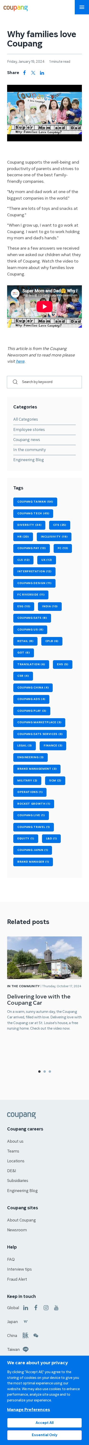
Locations (15, 1161)
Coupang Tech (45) (33, 513)
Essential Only (44, 1435)
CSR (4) (23, 675)
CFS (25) (59, 525)
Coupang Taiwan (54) (35, 501)
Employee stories (29, 430)
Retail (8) (25, 641)
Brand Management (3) (36, 768)
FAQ (11, 1259)
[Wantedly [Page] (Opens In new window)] (25, 1321)
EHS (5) (62, 664)
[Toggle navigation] (82, 7)
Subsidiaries (17, 1181)
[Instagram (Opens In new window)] (46, 1307)
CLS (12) (23, 560)
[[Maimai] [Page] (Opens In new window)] (25, 1335)
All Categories (25, 419)
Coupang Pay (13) (31, 548)
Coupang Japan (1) (32, 850)
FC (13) (63, 548)
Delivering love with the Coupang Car (38, 999)
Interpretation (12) (34, 571)
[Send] (13, 382)
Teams (13, 1151)
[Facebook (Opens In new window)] (36, 1307)
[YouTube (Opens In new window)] (56, 1307)
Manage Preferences (28, 1409)
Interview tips (19, 1269)
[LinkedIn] (42, 73)
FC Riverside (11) (30, 594)
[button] (39, 1071)
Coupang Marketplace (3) (39, 722)
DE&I (11, 1171)
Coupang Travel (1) (33, 827)
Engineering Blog (28, 460)
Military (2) (27, 780)
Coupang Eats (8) (32, 617)
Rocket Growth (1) (33, 803)
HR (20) (23, 536)
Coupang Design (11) (34, 583)
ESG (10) (23, 606)
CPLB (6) (51, 641)
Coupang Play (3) (31, 710)
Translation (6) (31, 664)
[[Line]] (25, 1349)
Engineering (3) (30, 757)
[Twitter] (33, 73)
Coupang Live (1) (31, 815)
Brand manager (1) (33, 861)
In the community (29, 450)
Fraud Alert (17, 1279)
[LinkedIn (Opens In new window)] (25, 1307)
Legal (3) (24, 745)
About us (15, 1141)
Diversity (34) (29, 525)
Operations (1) (29, 792)
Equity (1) (25, 838)
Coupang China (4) (33, 687)
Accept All (45, 1423)
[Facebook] (24, 73)
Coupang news (26, 440)
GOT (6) (23, 652)
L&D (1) (51, 838)
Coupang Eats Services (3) (40, 734)
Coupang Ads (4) (31, 699)
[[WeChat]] (36, 1335)
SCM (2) (55, 780)
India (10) (50, 606)
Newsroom (17, 1230)
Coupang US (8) (30, 629)
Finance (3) (53, 745)
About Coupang (21, 1220)
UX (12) (46, 560)
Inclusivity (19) (54, 536)
